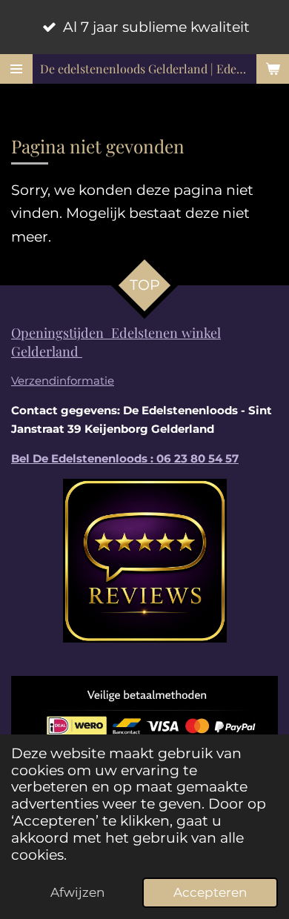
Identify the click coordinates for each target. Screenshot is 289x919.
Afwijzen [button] (77, 892)
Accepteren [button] (210, 892)
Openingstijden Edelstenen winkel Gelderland (116, 341)
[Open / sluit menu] (16, 69)
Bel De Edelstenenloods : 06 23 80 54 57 (125, 458)
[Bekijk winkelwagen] (272, 69)
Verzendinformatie (62, 381)
